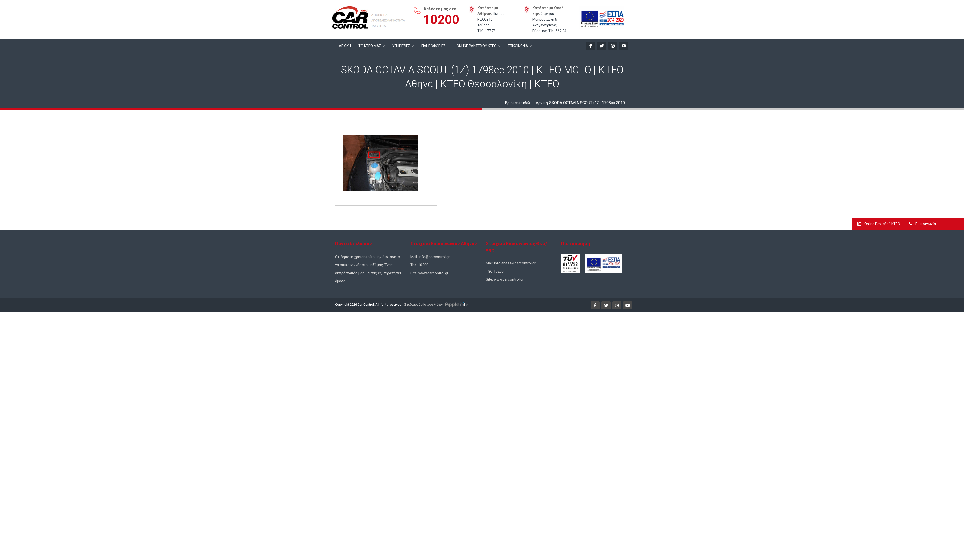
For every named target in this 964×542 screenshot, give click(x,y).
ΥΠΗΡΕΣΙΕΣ (401, 46)
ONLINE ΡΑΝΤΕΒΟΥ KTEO (477, 46)
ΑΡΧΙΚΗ (345, 46)
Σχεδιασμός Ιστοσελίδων (423, 304)
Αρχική (542, 103)
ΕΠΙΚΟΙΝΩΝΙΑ (518, 46)
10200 (441, 19)
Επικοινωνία (925, 224)
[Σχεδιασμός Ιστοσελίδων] (457, 304)
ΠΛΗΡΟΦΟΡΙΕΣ (433, 46)
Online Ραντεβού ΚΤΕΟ (882, 224)
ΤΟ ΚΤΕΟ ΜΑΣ (369, 46)
